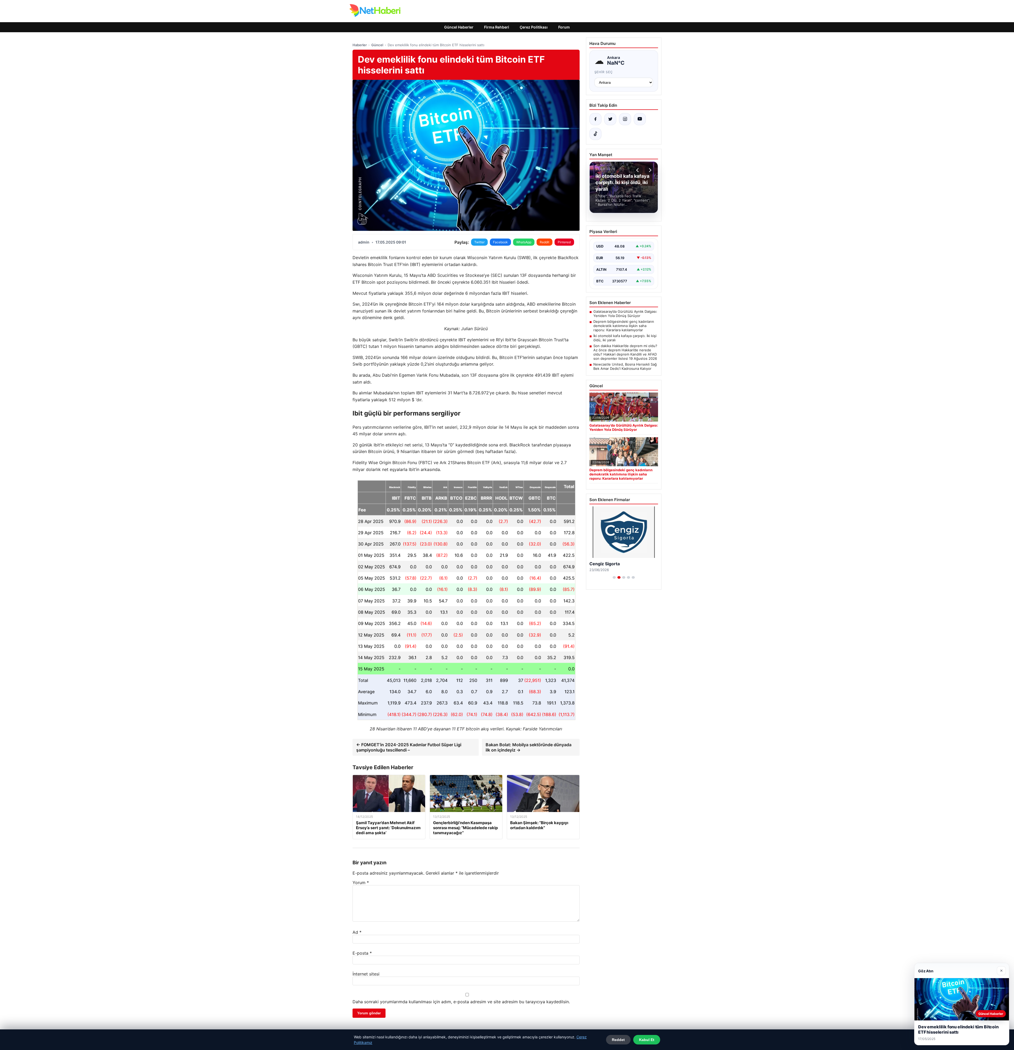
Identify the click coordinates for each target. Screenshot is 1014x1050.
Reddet (618, 1040)
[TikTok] (595, 134)
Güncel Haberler (458, 27)
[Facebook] (595, 119)
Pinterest (564, 242)
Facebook (500, 242)
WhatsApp (523, 242)
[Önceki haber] (638, 170)
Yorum (361, 882)
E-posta (362, 953)
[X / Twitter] (610, 119)
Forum (564, 27)
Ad (357, 932)
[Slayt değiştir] (614, 577)
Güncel (377, 45)
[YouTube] (640, 119)
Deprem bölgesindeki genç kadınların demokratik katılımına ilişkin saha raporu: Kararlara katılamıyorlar (623, 325)
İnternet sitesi (366, 974)
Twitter (479, 242)
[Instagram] (625, 119)
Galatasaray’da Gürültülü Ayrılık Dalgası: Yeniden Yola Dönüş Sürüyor (625, 313)
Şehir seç (603, 72)
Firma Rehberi (496, 27)
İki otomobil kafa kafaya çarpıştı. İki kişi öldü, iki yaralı (624, 338)
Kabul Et (646, 1040)
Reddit (544, 242)
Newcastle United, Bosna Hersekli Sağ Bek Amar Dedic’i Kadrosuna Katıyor (625, 366)
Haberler (360, 45)
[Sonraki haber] (649, 170)
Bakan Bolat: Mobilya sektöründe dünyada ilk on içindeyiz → (528, 747)
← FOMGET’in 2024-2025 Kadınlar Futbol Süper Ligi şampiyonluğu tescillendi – (408, 747)
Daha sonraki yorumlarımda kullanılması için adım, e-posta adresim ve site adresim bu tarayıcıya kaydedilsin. (461, 1001)
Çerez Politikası (534, 27)
